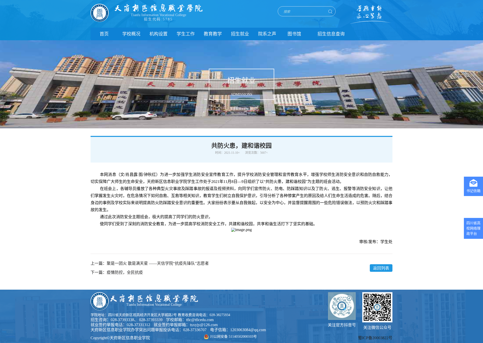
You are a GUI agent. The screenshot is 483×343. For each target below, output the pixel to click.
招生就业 (240, 33)
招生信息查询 (331, 33)
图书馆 (294, 33)
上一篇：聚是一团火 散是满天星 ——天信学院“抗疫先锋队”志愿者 (150, 263)
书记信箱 (473, 191)
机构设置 (158, 33)
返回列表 (381, 268)
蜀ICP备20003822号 (375, 338)
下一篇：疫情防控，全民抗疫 (117, 273)
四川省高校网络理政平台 (473, 228)
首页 (104, 33)
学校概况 (131, 33)
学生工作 (186, 33)
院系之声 (267, 33)
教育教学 (213, 33)
